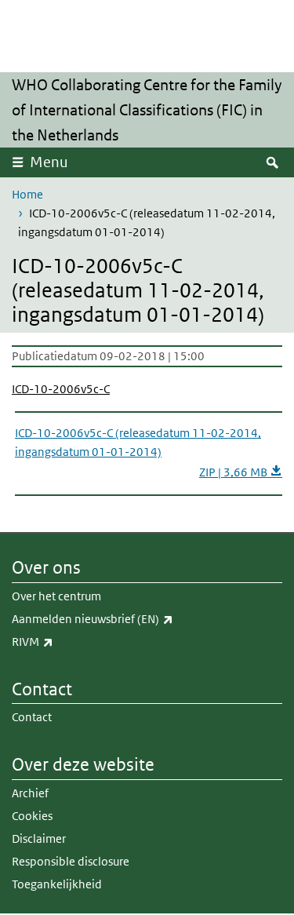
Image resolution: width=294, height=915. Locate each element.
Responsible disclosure (70, 861)
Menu (49, 162)
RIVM (67, 641)
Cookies (32, 815)
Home (27, 194)
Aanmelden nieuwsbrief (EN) (127, 618)
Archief (30, 793)
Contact (32, 716)
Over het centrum (56, 596)
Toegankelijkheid (57, 884)
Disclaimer (39, 838)
